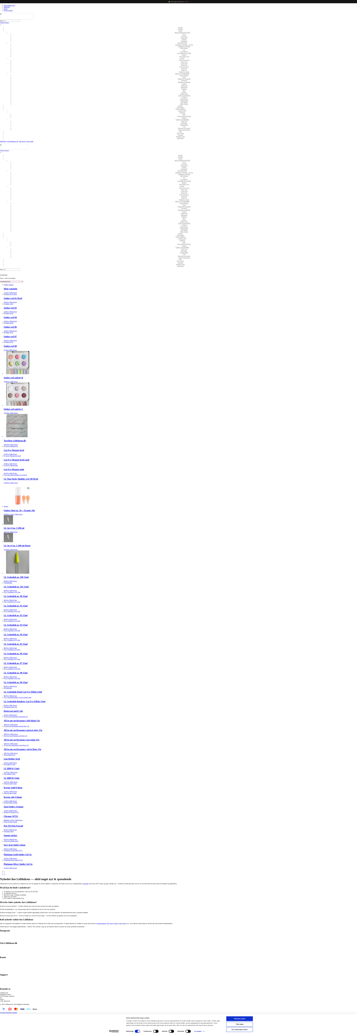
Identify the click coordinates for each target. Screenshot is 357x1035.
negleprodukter (101, 923)
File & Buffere (184, 75)
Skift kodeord (4, 967)
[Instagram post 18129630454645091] (44, 936)
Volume (184, 118)
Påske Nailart (184, 104)
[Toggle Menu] (0, 152)
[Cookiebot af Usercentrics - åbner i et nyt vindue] (114, 1031)
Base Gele (184, 62)
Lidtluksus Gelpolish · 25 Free (184, 45)
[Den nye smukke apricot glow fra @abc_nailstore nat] (223, 936)
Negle (180, 31)
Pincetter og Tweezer (184, 128)
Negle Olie (184, 85)
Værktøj (184, 97)
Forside (180, 27)
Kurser (180, 105)
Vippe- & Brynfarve (184, 130)
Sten (184, 90)
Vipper (182, 113)
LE (184, 50)
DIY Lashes (180, 133)
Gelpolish (182, 43)
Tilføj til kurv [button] (13, 292)
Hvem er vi (3, 947)
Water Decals (184, 99)
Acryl (184, 34)
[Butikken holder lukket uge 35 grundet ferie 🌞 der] (133, 936)
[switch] (156, 1031)
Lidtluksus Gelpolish (184, 46)
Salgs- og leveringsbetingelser (8, 950)
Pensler (184, 39)
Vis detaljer (198, 1031)
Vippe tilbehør (182, 120)
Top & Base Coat (184, 56)
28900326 (3, 141)
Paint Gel (184, 70)
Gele (182, 58)
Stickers (184, 92)
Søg (1, 21)
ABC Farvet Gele (184, 60)
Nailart (184, 84)
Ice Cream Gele (184, 67)
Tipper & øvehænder (184, 95)
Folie (184, 77)
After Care (184, 121)
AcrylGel (184, 36)
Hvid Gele (184, 65)
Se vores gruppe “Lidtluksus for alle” (11, 982)
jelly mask (123, 923)
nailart (116, 923)
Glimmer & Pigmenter (184, 79)
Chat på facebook (5, 978)
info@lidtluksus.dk (12, 141)
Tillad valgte (239, 1024)
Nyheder (180, 29)
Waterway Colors (184, 72)
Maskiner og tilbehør (184, 82)
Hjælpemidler (184, 125)
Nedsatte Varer (180, 136)
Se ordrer (2, 964)
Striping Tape (184, 94)
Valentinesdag (184, 100)
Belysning (184, 123)
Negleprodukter (182, 33)
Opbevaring (184, 38)
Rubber (184, 55)
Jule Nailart (184, 102)
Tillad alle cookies (239, 1018)
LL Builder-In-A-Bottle (184, 53)
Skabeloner (184, 87)
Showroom (180, 138)
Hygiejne (184, 80)
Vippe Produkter (180, 109)
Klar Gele (184, 68)
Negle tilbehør (182, 74)
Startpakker (184, 41)
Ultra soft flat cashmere (184, 116)
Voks (180, 131)
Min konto (22, 141)
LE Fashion (184, 51)
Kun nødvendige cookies (240, 1029)
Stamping (184, 89)
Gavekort (180, 135)
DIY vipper (110, 923)
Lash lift (182, 111)
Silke (184, 114)
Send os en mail (4, 985)
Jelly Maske (180, 107)
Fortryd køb (29, 141)
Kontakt (2, 953)
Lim (184, 126)
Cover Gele (184, 63)
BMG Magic (184, 48)
